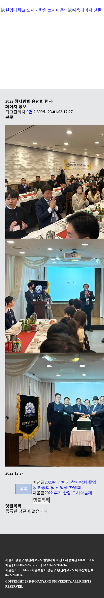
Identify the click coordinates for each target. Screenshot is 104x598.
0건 (30, 112)
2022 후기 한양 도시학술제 (68, 493)
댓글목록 (41, 500)
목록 (23, 488)
